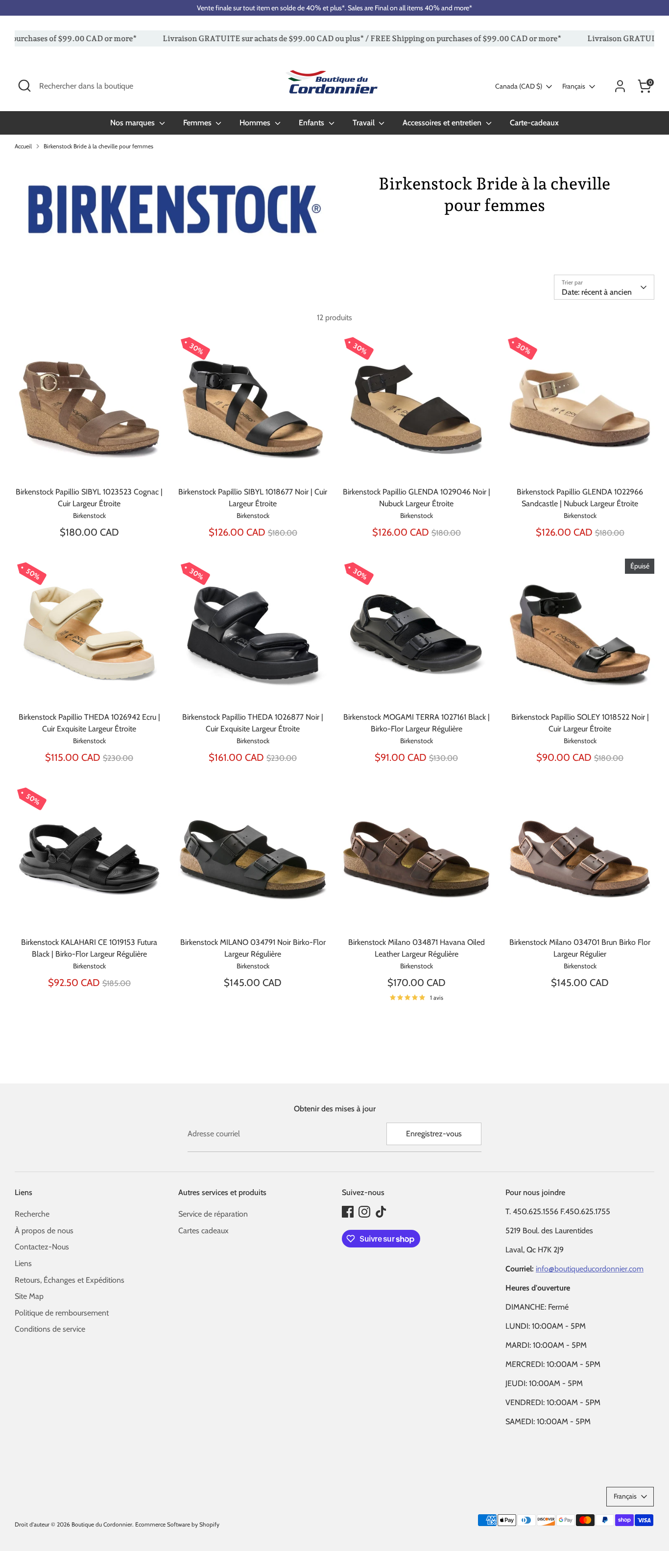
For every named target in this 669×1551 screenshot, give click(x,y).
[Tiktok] (381, 1212)
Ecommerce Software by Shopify (177, 1524)
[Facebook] (348, 1212)
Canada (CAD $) (518, 86)
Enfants (312, 122)
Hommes (255, 122)
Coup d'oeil (89, 465)
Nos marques (133, 122)
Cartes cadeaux (203, 1230)
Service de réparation (213, 1214)
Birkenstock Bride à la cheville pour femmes (98, 146)
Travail (365, 122)
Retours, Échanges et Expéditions (69, 1280)
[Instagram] (364, 1212)
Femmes (198, 122)
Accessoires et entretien (443, 122)
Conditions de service (50, 1329)
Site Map (29, 1296)
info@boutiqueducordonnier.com (590, 1268)
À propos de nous (44, 1230)
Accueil (23, 146)
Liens (23, 1263)
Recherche (32, 1214)
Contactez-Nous (42, 1246)
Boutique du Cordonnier (102, 1524)
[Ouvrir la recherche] (24, 85)
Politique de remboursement (62, 1312)
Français (573, 86)
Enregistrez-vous (434, 1133)
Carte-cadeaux (534, 122)
